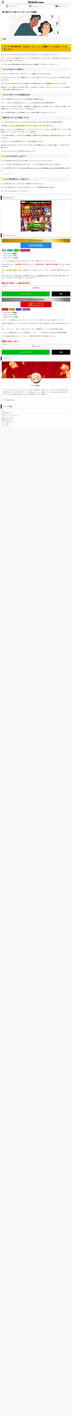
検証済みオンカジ (7, 419)
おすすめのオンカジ (13, 6)
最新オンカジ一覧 (62, 6)
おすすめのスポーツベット (38, 6)
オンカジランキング (7, 174)
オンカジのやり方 (7, 421)
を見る (25, 294)
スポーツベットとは (8, 417)
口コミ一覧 (5, 424)
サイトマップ (6, 426)
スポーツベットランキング (9, 415)
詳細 (61, 294)
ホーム (4, 410)
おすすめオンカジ (7, 412)
